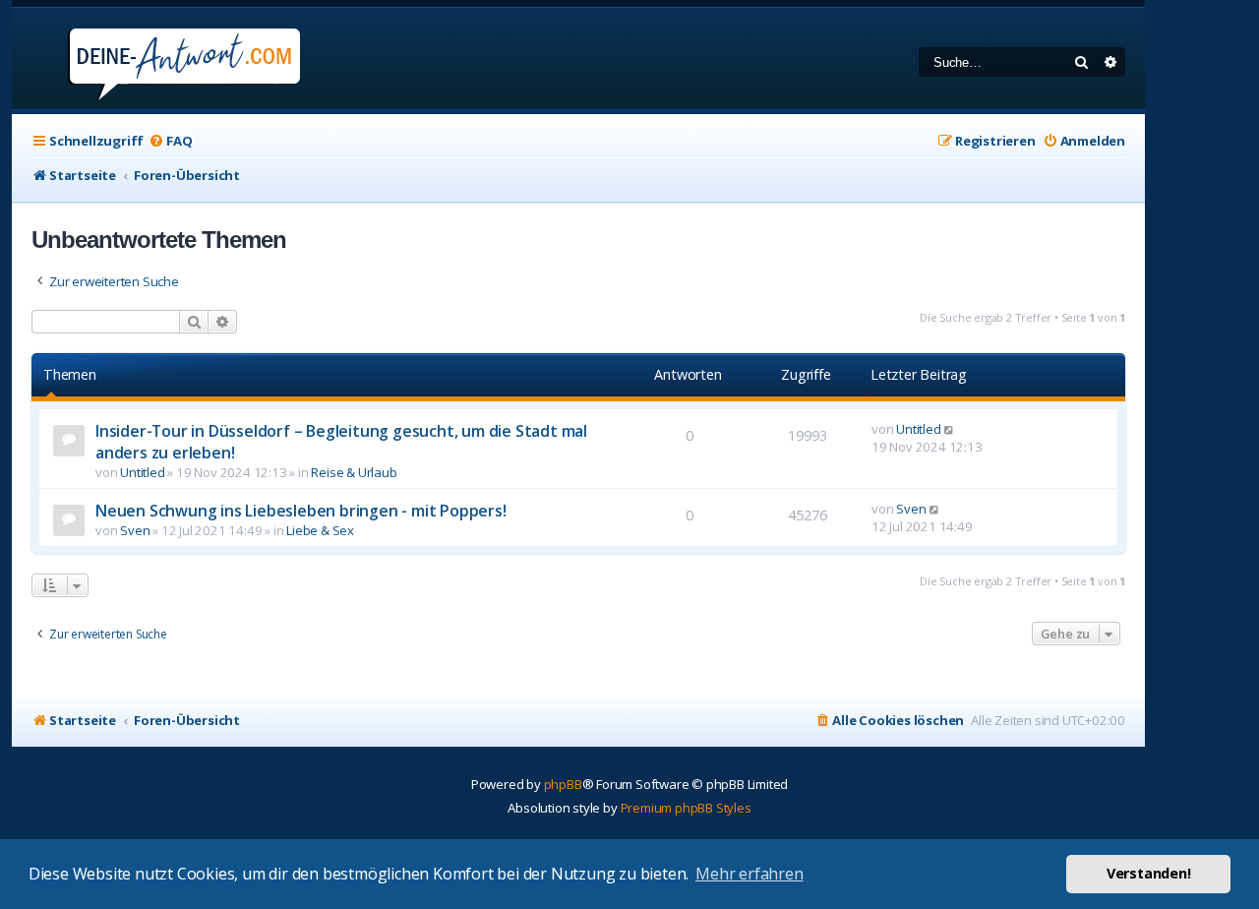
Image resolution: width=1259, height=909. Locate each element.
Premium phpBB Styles (686, 808)
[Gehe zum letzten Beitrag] (949, 429)
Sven (135, 530)
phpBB (563, 784)
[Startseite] (158, 58)
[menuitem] (170, 141)
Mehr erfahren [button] (749, 873)
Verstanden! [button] (1149, 873)
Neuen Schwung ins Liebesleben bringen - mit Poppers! (301, 510)
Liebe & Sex (320, 530)
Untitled (142, 472)
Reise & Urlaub (353, 472)
